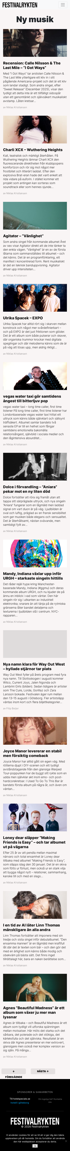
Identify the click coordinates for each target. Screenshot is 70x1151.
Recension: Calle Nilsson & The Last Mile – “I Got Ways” (32, 65)
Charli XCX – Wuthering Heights (33, 150)
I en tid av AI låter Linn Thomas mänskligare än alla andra (31, 927)
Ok (35, 1146)
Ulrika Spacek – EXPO (23, 318)
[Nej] (66, 1141)
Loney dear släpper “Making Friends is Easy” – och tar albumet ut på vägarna (34, 842)
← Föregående (13, 1072)
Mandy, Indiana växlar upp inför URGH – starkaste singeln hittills (33, 576)
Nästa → (43, 1071)
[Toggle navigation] (62, 4)
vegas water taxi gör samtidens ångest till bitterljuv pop (32, 398)
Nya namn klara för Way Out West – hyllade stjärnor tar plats (34, 666)
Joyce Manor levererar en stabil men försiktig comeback (32, 753)
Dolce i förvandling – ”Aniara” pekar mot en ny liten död (30, 489)
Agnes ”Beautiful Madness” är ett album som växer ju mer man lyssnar (33, 1012)
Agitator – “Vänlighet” (23, 236)
